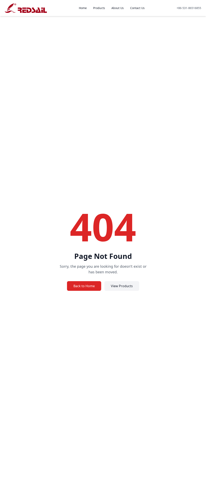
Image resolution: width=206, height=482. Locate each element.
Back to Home (84, 286)
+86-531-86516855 (189, 8)
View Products (122, 286)
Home (83, 8)
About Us (117, 8)
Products (99, 8)
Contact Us (137, 8)
